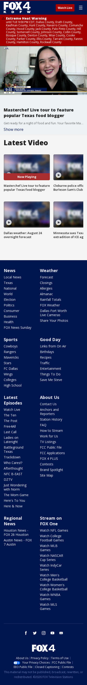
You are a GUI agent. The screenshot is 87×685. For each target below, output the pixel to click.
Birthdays (47, 351)
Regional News (13, 520)
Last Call (10, 432)
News (9, 270)
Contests (46, 464)
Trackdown (12, 457)
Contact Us (48, 404)
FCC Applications (52, 453)
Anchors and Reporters (49, 411)
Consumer (11, 310)
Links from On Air (53, 346)
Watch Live (65, 8)
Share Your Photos (54, 320)
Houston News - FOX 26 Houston (16, 532)
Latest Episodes (13, 400)
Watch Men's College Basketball (54, 577)
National (10, 288)
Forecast (46, 277)
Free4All (10, 426)
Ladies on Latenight (11, 439)
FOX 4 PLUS (49, 458)
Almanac (46, 294)
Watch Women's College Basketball (54, 587)
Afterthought (13, 468)
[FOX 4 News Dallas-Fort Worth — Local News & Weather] (17, 7)
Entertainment (50, 368)
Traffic (45, 363)
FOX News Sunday (17, 327)
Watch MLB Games (49, 547)
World (8, 294)
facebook (26, 633)
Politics (9, 305)
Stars (7, 363)
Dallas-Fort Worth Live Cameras (53, 312)
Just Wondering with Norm (15, 487)
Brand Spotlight (51, 469)
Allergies (46, 288)
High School (13, 385)
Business (10, 316)
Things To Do (50, 374)
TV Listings (48, 441)
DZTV (8, 479)
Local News (12, 277)
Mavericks (11, 357)
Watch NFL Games (54, 530)
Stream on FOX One (51, 520)
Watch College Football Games (52, 538)
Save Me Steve (51, 379)
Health (8, 322)
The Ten (10, 415)
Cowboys (11, 346)
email (61, 633)
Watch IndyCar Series (51, 567)
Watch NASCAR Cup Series (51, 557)
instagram (43, 633)
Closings (46, 282)
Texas (8, 282)
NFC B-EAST (13, 474)
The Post (10, 421)
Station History (51, 419)
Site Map (46, 475)
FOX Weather (50, 305)
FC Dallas (11, 368)
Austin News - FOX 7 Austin (18, 542)
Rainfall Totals (50, 299)
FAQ (43, 425)
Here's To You (14, 500)
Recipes (46, 357)
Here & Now (13, 506)
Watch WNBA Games (50, 596)
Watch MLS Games (48, 606)
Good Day (50, 339)
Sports (10, 339)
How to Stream (51, 430)
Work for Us (49, 436)
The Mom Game (16, 495)
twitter (35, 633)
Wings (8, 374)
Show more (13, 129)
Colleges (10, 379)
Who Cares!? (13, 462)
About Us (49, 397)
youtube (52, 633)
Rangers (10, 351)
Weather (49, 270)
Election (10, 299)
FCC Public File (51, 447)
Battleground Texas (13, 449)
